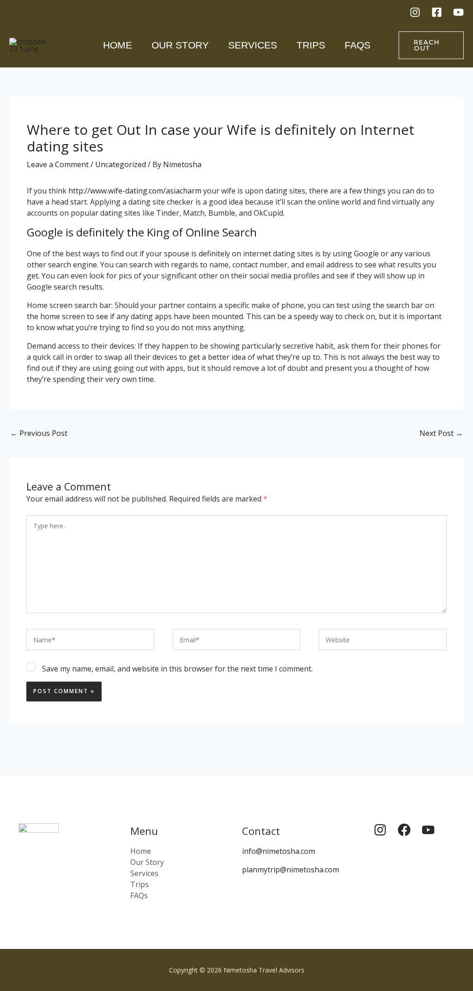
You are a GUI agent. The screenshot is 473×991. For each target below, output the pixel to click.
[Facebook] (436, 12)
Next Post (441, 433)
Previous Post (38, 433)
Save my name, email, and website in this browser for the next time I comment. (177, 669)
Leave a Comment (58, 164)
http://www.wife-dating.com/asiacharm (134, 191)
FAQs (357, 45)
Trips (311, 45)
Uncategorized (120, 164)
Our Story (180, 45)
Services (252, 45)
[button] (431, 45)
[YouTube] (458, 12)
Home (117, 45)
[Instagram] (415, 12)
